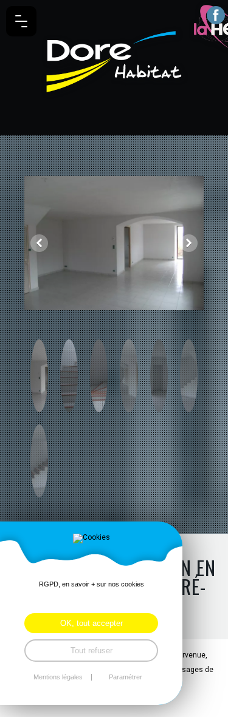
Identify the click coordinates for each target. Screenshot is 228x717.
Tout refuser (91, 650)
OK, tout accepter (91, 623)
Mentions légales (58, 677)
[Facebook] (216, 15)
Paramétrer (125, 677)
